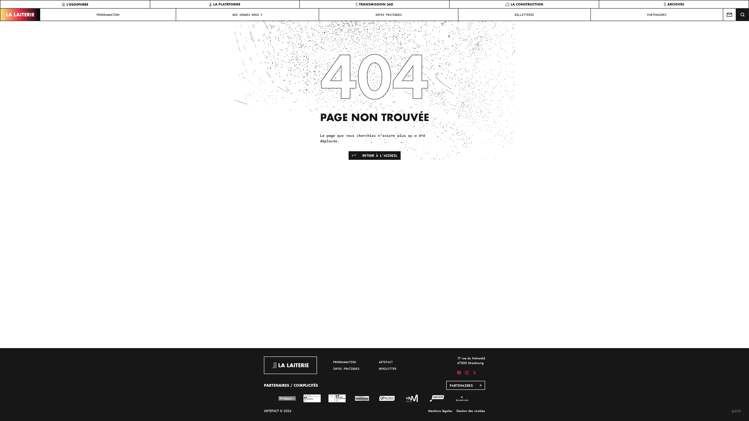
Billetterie (524, 15)
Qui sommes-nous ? (247, 15)
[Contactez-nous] (729, 14)
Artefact (386, 362)
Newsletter (387, 369)
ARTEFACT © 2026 (277, 411)
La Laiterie (20, 14)
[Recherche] (742, 14)
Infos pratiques (388, 15)
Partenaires (656, 15)
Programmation (108, 15)
